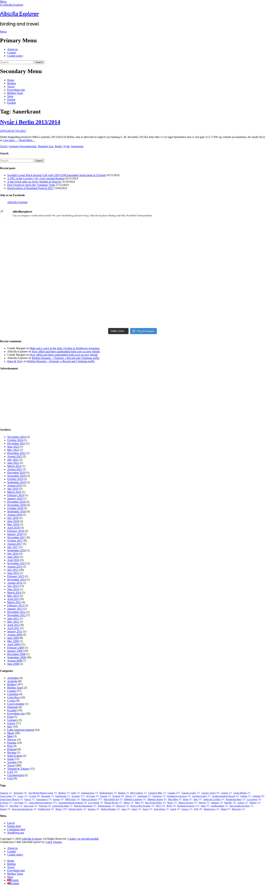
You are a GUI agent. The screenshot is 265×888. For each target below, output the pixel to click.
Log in (11, 822)
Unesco (187, 809)
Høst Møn (174, 799)
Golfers (245, 796)
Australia (12, 681)
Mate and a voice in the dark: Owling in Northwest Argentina (65, 348)
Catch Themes (53, 842)
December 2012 (16, 611)
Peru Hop (16, 805)
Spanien (93, 809)
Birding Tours (15, 93)
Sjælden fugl (46, 809)
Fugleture (159, 796)
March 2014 (14, 592)
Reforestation (106, 805)
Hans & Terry (15, 361)
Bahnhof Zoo (45, 146)
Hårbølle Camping (135, 799)
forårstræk (144, 796)
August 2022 (14, 456)
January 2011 (14, 631)
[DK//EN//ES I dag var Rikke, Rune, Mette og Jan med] (221, 295)
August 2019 (14, 485)
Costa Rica (13, 697)
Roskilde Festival (188, 805)
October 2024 (15, 440)
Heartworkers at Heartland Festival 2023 (30, 188)
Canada (11, 690)
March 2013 (14, 602)
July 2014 (12, 586)
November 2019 (16, 475)
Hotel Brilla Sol (113, 799)
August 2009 (14, 634)
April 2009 (13, 644)
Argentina (13, 677)
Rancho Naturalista (85, 805)
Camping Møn (157, 792)
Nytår (66, 146)
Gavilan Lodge (201, 796)
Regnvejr (122, 805)
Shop (10, 96)
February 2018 (15, 530)
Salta (205, 805)
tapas (125, 809)
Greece (11, 723)
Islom (187, 799)
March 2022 (14, 466)
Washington (211, 809)
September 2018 (16, 511)
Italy (9, 726)
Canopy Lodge (191, 792)
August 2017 (14, 543)
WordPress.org (15, 832)
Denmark (12, 707)
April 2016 (13, 560)
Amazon (6, 792)
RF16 (171, 805)
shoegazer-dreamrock (24, 809)
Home (10, 80)
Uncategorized (15, 775)
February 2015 (15, 576)
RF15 (160, 805)
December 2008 (16, 654)
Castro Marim (241, 792)
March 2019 (14, 492)
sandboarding (219, 805)
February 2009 (15, 647)
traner (136, 809)
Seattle (5, 809)
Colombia (12, 694)
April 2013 (13, 599)
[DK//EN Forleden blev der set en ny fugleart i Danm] (43, 237)
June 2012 (13, 618)
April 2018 (13, 527)
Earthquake (62, 796)
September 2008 (16, 657)
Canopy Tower (210, 792)
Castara (226, 792)
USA (10, 778)
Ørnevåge (238, 809)
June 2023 (13, 446)
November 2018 (16, 505)
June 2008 (13, 663)
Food (10, 716)
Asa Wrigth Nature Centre (42, 792)
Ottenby (230, 802)
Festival (118, 796)
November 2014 (16, 579)
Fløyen (130, 796)
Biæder (123, 792)
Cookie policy (15, 55)
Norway (12, 739)
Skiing (61, 809)
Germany (14, 146)
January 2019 (15, 498)
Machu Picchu (113, 802)
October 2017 (15, 540)
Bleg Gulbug (138, 792)
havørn (58, 799)
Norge (172, 802)
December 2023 (16, 443)
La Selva (6, 802)
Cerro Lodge (8, 796)
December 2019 (16, 472)
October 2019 (15, 479)
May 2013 (13, 595)
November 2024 (16, 436)
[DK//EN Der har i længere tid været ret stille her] (132, 243)
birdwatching (89, 792)
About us (12, 49)
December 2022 (16, 453)
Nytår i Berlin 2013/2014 (30, 122)
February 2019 (15, 495)
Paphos (254, 802)
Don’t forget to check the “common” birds (31, 184)
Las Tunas (20, 802)
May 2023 (13, 449)
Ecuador (12, 710)
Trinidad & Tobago (18, 768)
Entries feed (14, 826)
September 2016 (16, 550)
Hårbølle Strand (156, 799)
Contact (11, 52)
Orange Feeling (187, 802)
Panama (11, 742)
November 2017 (16, 537)
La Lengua (254, 799)
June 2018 (13, 521)
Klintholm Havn (235, 799)
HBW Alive (72, 799)
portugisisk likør (62, 805)
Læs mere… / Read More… (19, 140)
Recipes (11, 752)
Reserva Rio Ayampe (142, 805)
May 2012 (13, 621)
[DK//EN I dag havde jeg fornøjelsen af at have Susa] (132, 295)
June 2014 (13, 589)
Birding (11, 83)
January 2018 (15, 534)
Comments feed (16, 829)
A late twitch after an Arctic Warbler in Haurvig (34, 181)
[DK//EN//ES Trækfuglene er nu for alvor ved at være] (43, 284)
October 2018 (15, 508)
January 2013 (15, 608)
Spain (10, 758)
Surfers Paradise (110, 809)
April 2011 (13, 628)
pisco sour (30, 805)
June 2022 (13, 462)
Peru (9, 746)
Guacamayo (43, 799)
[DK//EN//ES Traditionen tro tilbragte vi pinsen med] (221, 230)
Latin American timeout (20, 729)
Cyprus (11, 700)
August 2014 (14, 582)
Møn (10, 736)
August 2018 (14, 514)
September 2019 (16, 482)
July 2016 (12, 553)
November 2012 (16, 615)
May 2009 (13, 641)
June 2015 (13, 573)
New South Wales (155, 802)
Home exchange (91, 799)
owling (242, 802)
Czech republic (15, 703)
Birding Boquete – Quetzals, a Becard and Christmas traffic (66, 358)
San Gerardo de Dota (241, 805)
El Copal (92, 796)
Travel (10, 86)
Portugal (12, 749)
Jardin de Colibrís (213, 799)
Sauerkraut (77, 146)
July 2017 (12, 547)
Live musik (95, 802)
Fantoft (105, 796)
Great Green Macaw (11, 799)
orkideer (217, 802)
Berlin (58, 146)
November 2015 (16, 563)
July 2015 (12, 569)
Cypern (34, 796)
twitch (175, 809)
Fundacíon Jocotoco (179, 796)
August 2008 (14, 660)
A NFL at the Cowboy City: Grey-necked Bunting (36, 178)
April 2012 (13, 624)
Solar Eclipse (14, 755)
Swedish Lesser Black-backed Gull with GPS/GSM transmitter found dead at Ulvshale (56, 175)
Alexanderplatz (28, 146)
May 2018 (13, 524)
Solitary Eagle (77, 809)
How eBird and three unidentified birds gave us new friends (66, 351)
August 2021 (14, 469)
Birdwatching (108, 792)
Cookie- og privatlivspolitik (83, 838)
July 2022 (12, 459)
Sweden (11, 762)
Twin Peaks (161, 809)
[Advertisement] (108, 399)
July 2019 (12, 488)
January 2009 (15, 650)
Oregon (203, 802)
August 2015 (14, 566)
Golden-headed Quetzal (225, 796)
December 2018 (16, 501)
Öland (225, 809)
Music (10, 733)
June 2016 (13, 556)
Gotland (258, 796)
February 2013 (15, 605)
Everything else (16, 89)
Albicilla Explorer (19, 13)
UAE (10, 771)
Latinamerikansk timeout (72, 802)
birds (75, 792)
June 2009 (13, 637)
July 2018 (12, 517)
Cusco (22, 796)
